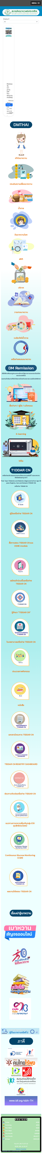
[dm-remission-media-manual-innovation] (21, 392)
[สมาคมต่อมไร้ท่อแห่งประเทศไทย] (27, 1072)
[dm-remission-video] (21, 448)
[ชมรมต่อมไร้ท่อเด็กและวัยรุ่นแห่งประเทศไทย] (21, 1081)
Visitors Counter (21, 1149)
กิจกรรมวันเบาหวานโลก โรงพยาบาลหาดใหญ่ (9, 91)
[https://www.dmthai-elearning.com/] (21, 420)
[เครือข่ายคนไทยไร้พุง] (21, 1062)
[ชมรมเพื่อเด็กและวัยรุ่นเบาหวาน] (16, 1072)
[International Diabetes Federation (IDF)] (15, 1053)
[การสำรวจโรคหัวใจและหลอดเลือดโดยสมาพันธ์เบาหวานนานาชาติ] (21, 1101)
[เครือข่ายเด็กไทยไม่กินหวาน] (30, 1053)
